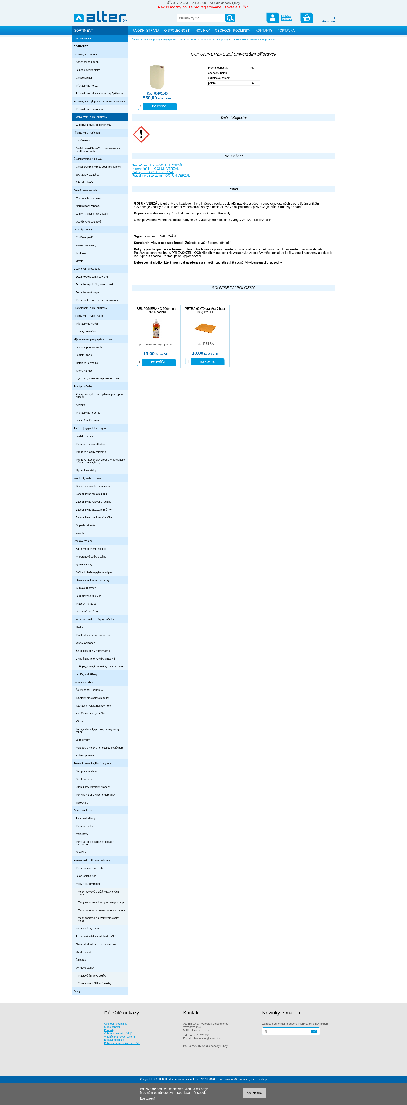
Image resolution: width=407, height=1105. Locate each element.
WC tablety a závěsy (87, 174)
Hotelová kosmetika (87, 362)
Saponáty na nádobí (87, 62)
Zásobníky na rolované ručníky (93, 501)
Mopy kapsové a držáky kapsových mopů (101, 902)
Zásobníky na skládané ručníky (94, 509)
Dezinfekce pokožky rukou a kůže (95, 284)
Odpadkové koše (85, 525)
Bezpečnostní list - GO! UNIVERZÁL (157, 165)
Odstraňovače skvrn (87, 420)
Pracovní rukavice (86, 603)
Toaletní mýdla (84, 355)
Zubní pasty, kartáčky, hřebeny (93, 786)
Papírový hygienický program (90, 428)
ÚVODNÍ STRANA (146, 30)
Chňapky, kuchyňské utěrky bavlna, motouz (100, 666)
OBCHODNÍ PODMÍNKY (232, 30)
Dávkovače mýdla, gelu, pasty (93, 486)
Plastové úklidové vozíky (92, 975)
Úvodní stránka (140, 39)
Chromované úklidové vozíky (94, 983)
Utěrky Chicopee (85, 643)
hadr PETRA (205, 343)
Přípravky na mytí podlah (90, 109)
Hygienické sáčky (86, 470)
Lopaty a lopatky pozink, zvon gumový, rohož (98, 730)
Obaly (77, 991)
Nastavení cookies (114, 1039)
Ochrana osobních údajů (118, 1033)
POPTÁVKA (286, 30)
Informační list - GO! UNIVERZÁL (155, 168)
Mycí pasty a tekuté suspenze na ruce (97, 378)
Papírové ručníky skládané (91, 444)
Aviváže (80, 404)
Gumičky (81, 852)
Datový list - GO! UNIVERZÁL (153, 172)
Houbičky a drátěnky (85, 674)
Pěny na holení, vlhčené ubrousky (95, 794)
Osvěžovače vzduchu (86, 190)
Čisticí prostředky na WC (88, 159)
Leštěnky (81, 253)
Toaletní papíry (84, 436)
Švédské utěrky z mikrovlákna (93, 650)
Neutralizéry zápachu (88, 206)
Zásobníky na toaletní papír (91, 494)
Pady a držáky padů (87, 928)
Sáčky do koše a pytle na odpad (94, 572)
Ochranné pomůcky (87, 611)
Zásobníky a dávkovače (87, 478)
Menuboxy (82, 834)
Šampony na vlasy (86, 771)
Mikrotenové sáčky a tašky (91, 556)
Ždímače (81, 960)
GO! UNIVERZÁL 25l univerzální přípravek (253, 39)
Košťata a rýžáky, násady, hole (93, 705)
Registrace (286, 19)
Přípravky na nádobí (85, 54)
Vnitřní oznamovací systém (119, 1036)
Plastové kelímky (85, 818)
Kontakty (109, 1030)
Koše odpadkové (85, 755)
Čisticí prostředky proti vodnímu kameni (98, 166)
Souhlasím (254, 1093)
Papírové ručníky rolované (91, 452)
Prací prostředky (83, 386)
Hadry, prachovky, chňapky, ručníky (94, 619)
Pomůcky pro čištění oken (90, 868)
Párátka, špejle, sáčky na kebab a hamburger (95, 843)
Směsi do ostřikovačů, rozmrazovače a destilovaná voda (98, 149)
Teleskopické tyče (86, 876)
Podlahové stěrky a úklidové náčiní (96, 936)
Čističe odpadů (84, 237)
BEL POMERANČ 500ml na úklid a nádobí (156, 310)
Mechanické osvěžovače (90, 198)
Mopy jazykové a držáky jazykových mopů (98, 893)
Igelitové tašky (84, 564)
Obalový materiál (83, 541)
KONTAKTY (263, 30)
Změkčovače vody (86, 245)
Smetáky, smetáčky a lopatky (92, 697)
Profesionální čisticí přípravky (90, 308)
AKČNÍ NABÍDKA (83, 38)
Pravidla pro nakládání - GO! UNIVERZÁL (161, 175)
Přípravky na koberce (88, 412)
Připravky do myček (87, 323)
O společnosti (112, 1026)
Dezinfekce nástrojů (87, 292)
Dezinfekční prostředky (87, 268)
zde (203, 1092)
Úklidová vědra (84, 952)
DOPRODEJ (81, 46)
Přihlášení (286, 16)
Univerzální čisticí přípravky (91, 117)
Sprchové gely (84, 779)
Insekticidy (82, 802)
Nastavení (147, 1098)
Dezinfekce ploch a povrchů (92, 276)
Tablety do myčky (86, 331)
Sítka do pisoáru (85, 182)
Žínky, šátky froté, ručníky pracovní (95, 658)
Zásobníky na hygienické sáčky (94, 517)
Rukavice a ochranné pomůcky (91, 580)
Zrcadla (80, 533)
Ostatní (80, 261)
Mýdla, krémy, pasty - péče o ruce (93, 339)
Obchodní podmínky (115, 1023)
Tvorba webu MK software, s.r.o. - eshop (242, 1079)
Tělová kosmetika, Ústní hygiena (92, 763)
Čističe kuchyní (84, 77)
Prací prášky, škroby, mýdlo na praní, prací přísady (100, 395)
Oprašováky (83, 739)
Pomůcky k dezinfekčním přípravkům (97, 300)
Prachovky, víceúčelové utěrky (93, 635)
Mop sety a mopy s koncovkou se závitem (99, 747)
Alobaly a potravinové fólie (91, 548)
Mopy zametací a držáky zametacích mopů (99, 919)
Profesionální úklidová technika (92, 860)
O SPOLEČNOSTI (177, 30)
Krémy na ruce (84, 370)
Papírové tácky (84, 826)
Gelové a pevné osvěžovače (92, 213)
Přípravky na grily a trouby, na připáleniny (99, 93)
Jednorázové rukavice (88, 595)
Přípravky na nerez (87, 85)
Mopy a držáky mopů (88, 883)
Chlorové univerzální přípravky (93, 124)
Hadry (79, 627)
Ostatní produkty (83, 229)
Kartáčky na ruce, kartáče (90, 713)
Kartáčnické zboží (84, 682)
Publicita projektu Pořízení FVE (122, 1043)
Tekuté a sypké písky (88, 69)
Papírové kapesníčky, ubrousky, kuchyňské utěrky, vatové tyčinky (100, 461)
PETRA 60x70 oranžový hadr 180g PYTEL (205, 310)
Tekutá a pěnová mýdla (89, 347)
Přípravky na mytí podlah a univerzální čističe (99, 101)
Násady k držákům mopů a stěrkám (96, 944)
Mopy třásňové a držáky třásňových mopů (102, 910)
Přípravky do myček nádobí (89, 315)
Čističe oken (83, 140)
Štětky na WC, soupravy (89, 690)
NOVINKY (202, 30)
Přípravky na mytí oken (87, 132)
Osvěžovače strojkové (88, 221)
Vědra (79, 721)
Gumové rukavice (86, 588)
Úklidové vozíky (85, 967)
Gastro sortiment (83, 810)
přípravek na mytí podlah (156, 344)
